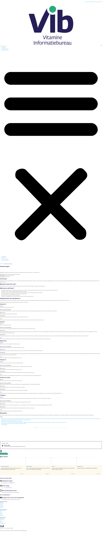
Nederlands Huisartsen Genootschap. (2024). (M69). (13, 423)
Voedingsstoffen (4, 46)
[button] (51, 153)
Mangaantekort (79, 466)
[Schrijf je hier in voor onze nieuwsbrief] (1, 498)
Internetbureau (23, 530)
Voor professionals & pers (9, 490)
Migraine (53, 466)
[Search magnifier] (101, 45)
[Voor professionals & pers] (1, 491)
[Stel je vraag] (1, 486)
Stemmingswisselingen (5, 466)
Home (1, 263)
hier (3, 487)
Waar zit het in (4, 47)
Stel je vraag (5, 485)
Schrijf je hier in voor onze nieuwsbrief (13, 497)
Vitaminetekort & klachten (5, 260)
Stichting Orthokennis (4, 424)
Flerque (26, 530)
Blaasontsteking (29, 466)
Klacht (3, 263)
